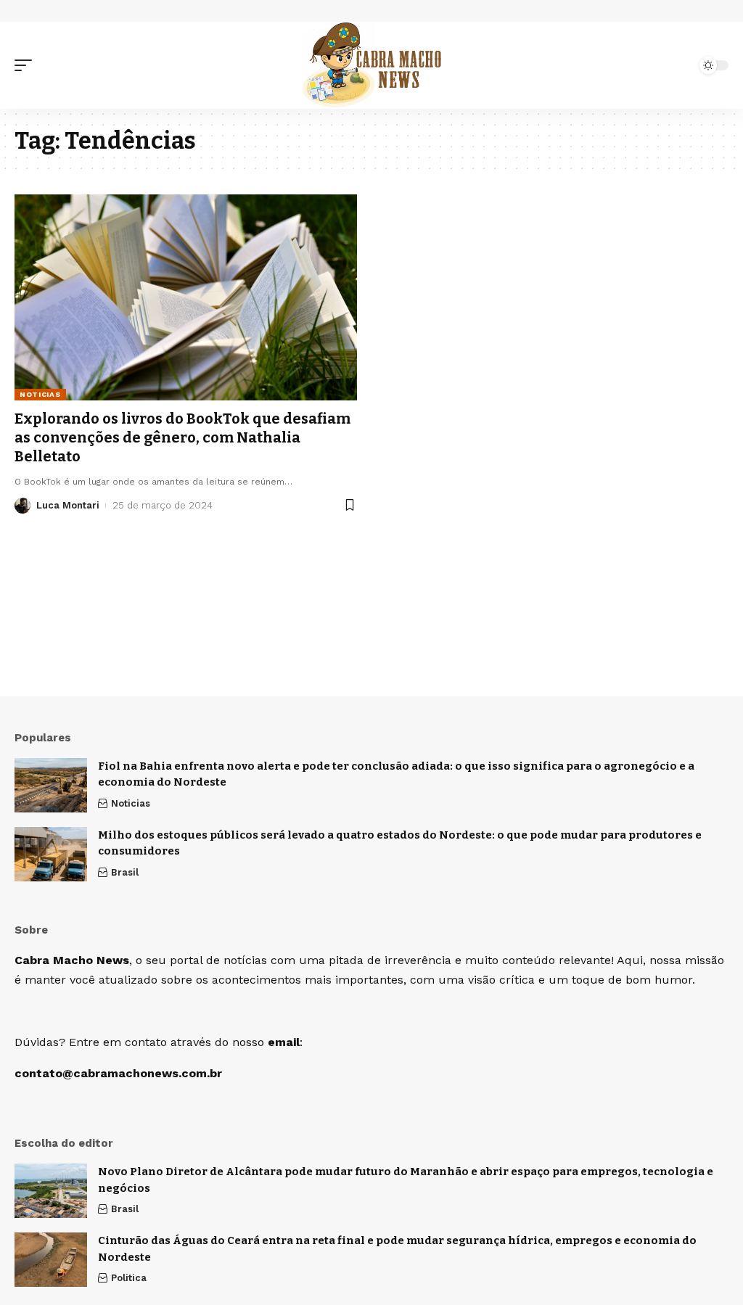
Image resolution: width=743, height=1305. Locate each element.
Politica (129, 1277)
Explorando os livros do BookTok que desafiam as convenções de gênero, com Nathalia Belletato (182, 437)
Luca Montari (67, 505)
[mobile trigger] (27, 65)
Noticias (40, 394)
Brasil (125, 872)
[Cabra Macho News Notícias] (372, 65)
